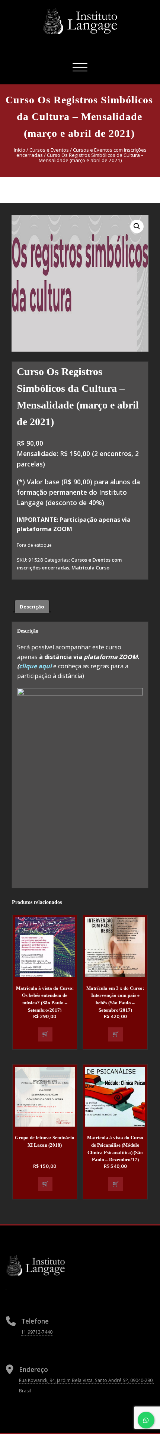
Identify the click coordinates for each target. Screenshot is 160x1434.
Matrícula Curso (90, 567)
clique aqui (36, 666)
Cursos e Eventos (49, 149)
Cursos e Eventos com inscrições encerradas (81, 152)
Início (19, 149)
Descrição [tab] (32, 606)
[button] (137, 226)
